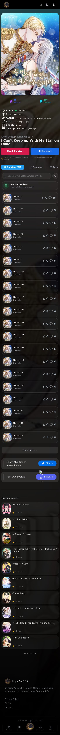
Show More (29, 653)
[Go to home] (30, 727)
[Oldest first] (55, 176)
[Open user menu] (54, 5)
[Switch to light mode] (47, 4)
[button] (30, 54)
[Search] (41, 5)
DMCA (8, 703)
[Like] (50, 198)
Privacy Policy (11, 699)
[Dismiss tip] (57, 158)
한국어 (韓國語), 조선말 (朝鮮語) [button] (16, 137)
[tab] (12, 167)
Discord (8, 707)
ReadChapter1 (15, 151)
